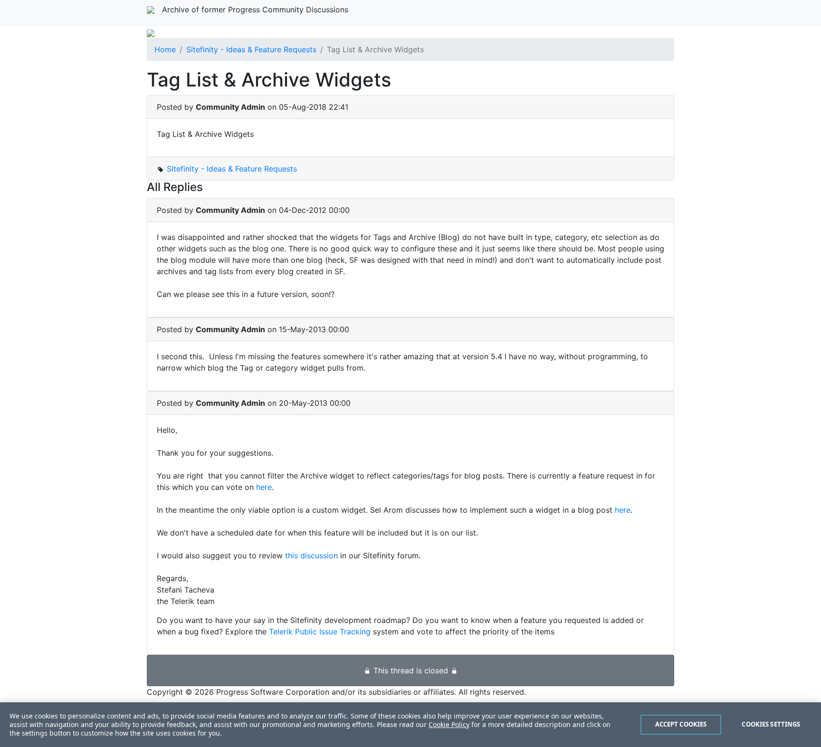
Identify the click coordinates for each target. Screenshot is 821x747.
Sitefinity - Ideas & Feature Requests (251, 49)
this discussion (311, 555)
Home (165, 49)
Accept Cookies (681, 724)
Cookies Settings (771, 724)
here (264, 487)
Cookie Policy (449, 724)
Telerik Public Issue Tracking (320, 631)
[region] (410, 724)
